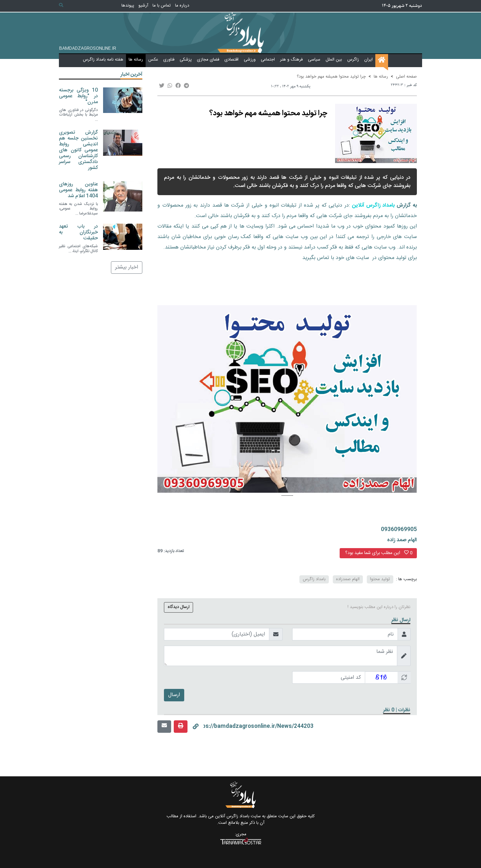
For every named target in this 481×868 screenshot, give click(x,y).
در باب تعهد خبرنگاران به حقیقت (78, 232)
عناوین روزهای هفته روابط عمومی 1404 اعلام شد (78, 190)
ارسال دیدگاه (178, 607)
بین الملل (334, 59)
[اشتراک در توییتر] (161, 86)
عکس (153, 59)
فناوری (168, 59)
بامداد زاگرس (314, 579)
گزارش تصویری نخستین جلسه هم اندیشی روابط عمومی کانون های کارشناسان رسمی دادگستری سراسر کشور (78, 150)
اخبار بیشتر (126, 267)
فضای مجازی (208, 59)
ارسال (174, 695)
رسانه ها (136, 59)
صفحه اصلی (406, 76)
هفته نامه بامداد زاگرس (103, 59)
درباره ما (182, 6)
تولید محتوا (380, 579)
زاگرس (353, 59)
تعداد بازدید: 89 (170, 551)
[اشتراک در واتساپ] (170, 86)
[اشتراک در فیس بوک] (178, 86)
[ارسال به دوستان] (164, 726)
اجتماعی (268, 59)
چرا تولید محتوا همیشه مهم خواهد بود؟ (331, 76)
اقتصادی (231, 59)
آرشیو (143, 6)
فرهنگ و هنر (291, 59)
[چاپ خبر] (180, 726)
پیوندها (127, 6)
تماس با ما (161, 6)
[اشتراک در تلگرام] (186, 86)
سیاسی (314, 59)
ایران (368, 59)
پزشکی (186, 59)
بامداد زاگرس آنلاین (373, 205)
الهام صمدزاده (348, 579)
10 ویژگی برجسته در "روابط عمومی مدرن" (78, 96)
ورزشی (250, 59)
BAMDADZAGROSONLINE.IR (87, 49)
